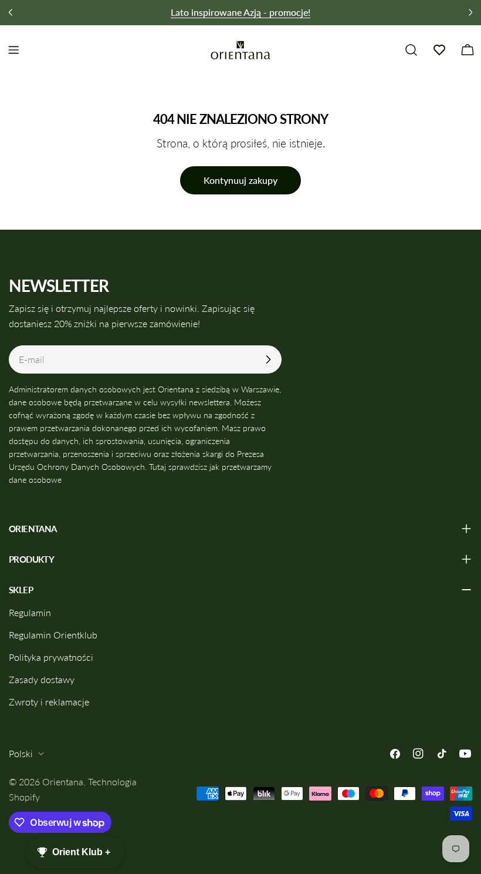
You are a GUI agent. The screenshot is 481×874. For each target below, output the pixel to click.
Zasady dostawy (41, 679)
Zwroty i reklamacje (49, 701)
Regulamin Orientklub (53, 634)
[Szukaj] (411, 50)
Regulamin (30, 612)
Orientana (62, 781)
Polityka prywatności (51, 657)
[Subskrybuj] (268, 359)
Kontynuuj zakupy (240, 180)
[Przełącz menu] (13, 50)
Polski (21, 753)
